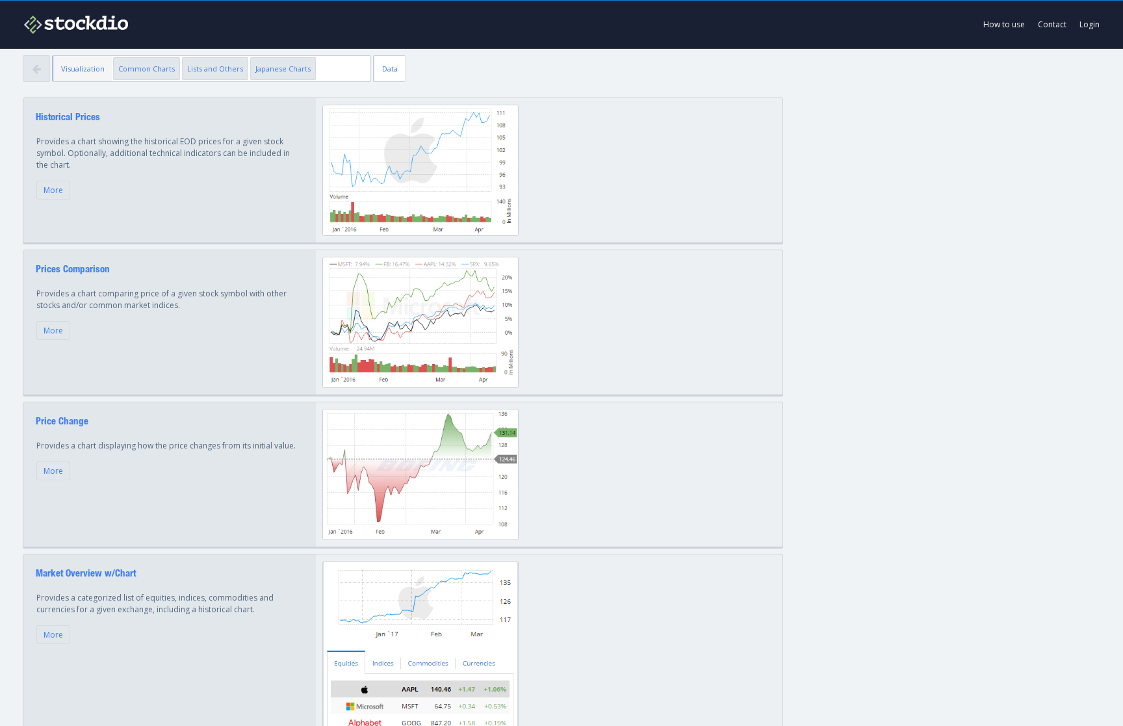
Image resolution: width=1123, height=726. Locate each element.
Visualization (83, 68)
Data (390, 68)
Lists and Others (215, 68)
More (53, 190)
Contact (1052, 24)
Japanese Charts (283, 68)
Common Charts (146, 68)
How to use (1004, 24)
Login (1089, 24)
